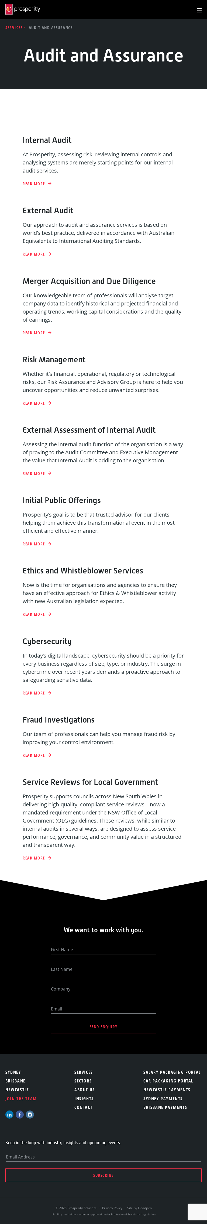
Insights (84, 1099)
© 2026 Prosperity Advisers (76, 1208)
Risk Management (54, 359)
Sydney (13, 1072)
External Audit (48, 210)
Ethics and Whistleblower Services (83, 570)
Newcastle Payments (167, 1090)
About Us (84, 1090)
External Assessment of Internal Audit (89, 430)
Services (14, 27)
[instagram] (30, 1114)
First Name (62, 949)
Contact (83, 1107)
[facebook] (20, 1114)
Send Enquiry (104, 1026)
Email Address (20, 1157)
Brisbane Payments (165, 1107)
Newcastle (17, 1090)
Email (56, 1009)
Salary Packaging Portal (172, 1072)
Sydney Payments (163, 1099)
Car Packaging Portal (168, 1081)
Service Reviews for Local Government (90, 782)
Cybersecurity (47, 641)
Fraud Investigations (59, 719)
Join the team (21, 1099)
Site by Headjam (139, 1208)
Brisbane (15, 1081)
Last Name (62, 969)
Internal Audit (47, 140)
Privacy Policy (112, 1208)
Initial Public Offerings (62, 500)
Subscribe (103, 1175)
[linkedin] (9, 1114)
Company (60, 989)
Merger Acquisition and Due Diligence (89, 281)
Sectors (83, 1081)
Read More (34, 183)
